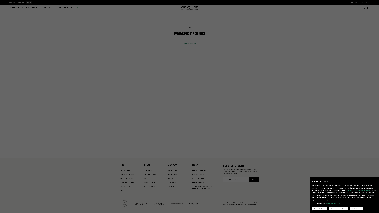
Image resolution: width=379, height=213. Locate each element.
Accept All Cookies (320, 208)
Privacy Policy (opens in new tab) (359, 190)
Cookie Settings (357, 208)
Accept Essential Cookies (339, 208)
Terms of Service (333, 204)
